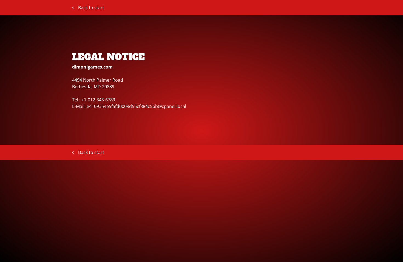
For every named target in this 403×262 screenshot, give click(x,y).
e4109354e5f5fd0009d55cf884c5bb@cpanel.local (136, 106)
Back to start (91, 8)
